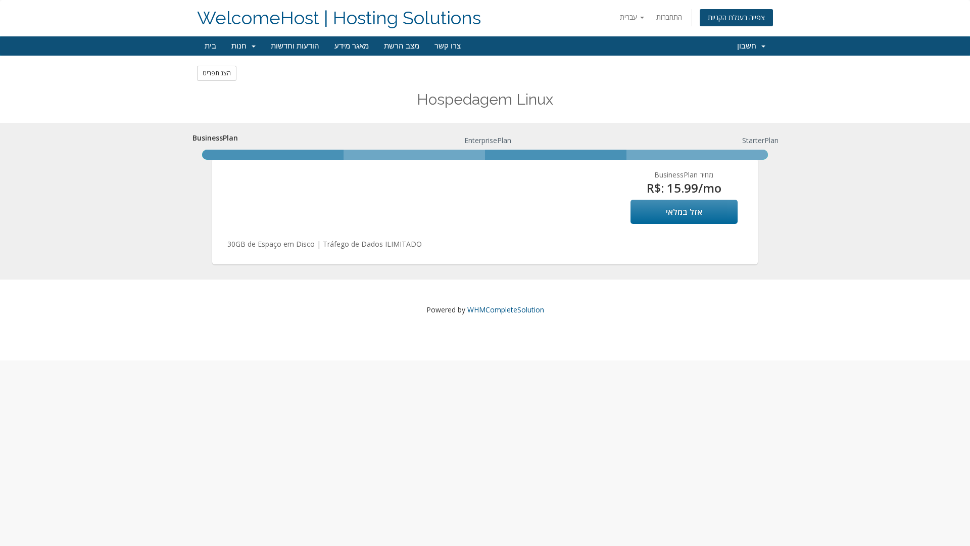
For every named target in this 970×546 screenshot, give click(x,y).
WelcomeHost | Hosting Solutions (339, 18)
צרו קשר (447, 46)
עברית (629, 17)
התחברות (669, 17)
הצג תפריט (217, 73)
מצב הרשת (401, 46)
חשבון (748, 46)
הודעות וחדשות (295, 46)
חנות (241, 46)
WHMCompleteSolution (505, 309)
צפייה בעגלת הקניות (736, 17)
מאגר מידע (351, 46)
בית (210, 46)
